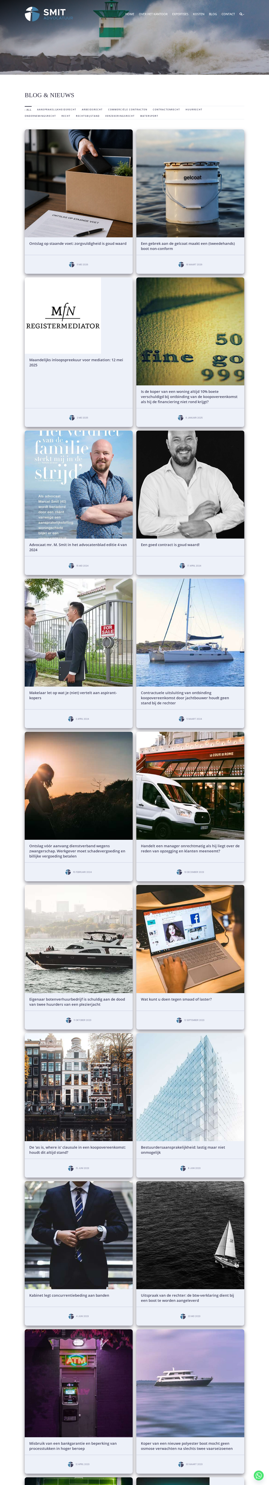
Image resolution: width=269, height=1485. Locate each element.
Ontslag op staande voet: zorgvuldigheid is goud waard (77, 243)
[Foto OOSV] (79, 131)
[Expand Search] (243, 14)
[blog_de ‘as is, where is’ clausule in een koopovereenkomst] (79, 1035)
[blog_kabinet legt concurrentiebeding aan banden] (79, 1183)
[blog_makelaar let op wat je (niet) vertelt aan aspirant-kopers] (79, 580)
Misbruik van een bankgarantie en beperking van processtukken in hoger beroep (73, 1446)
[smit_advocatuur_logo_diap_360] (49, 8)
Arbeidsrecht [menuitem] (92, 109)
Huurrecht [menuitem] (194, 109)
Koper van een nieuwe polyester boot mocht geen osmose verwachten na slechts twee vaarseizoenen (187, 1446)
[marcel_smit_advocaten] (190, 432)
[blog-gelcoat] (190, 131)
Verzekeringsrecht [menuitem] (120, 115)
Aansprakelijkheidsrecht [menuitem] (56, 109)
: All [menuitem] (28, 109)
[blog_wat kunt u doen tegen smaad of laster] (190, 886)
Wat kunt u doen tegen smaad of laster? (176, 999)
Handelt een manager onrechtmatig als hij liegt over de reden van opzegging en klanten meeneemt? (190, 848)
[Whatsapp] (259, 1475)
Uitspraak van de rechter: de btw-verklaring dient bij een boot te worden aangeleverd (187, 1298)
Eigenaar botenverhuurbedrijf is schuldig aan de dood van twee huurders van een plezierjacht (77, 1002)
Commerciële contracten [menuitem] (127, 109)
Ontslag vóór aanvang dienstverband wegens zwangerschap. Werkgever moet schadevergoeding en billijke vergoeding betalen (77, 851)
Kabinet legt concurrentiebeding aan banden (69, 1295)
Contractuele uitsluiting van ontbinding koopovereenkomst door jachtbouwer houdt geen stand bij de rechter (185, 697)
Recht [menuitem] (65, 115)
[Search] (241, 14)
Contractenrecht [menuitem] (166, 109)
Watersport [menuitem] (149, 115)
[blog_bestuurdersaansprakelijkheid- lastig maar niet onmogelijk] (190, 1035)
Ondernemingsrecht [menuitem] (40, 115)
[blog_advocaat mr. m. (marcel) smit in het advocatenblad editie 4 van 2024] (79, 432)
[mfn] (63, 279)
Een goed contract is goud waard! (170, 544)
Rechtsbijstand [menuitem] (88, 115)
